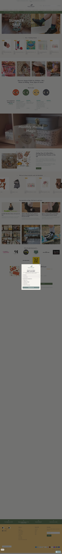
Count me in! (31, 287)
